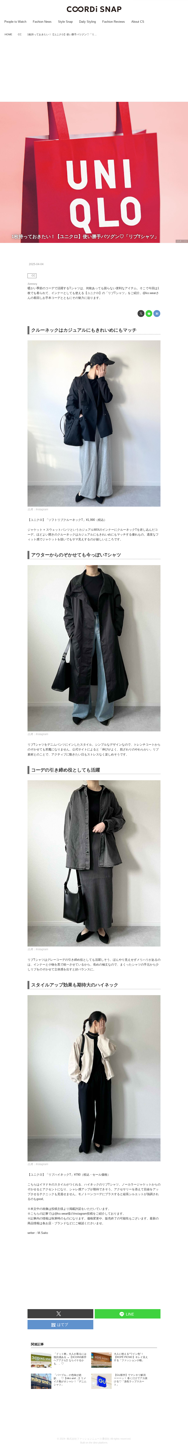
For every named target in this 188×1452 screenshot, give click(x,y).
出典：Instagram (38, 509)
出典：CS (182, 241)
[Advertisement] (94, 69)
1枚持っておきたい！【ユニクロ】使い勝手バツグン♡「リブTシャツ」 (85, 236)
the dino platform (98, 1442)
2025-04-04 (36, 264)
